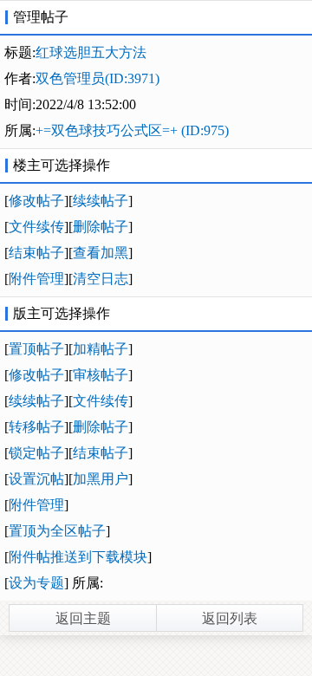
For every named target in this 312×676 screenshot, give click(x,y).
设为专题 (36, 582)
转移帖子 (36, 426)
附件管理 (36, 278)
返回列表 (229, 618)
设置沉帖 (36, 478)
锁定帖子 (36, 452)
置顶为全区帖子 (57, 530)
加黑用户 (100, 478)
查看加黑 (100, 252)
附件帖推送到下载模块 (78, 556)
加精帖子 (100, 348)
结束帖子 (36, 252)
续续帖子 (100, 200)
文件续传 (36, 226)
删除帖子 (100, 226)
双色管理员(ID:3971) (97, 78)
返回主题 (83, 618)
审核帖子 (100, 374)
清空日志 (100, 278)
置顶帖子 (36, 348)
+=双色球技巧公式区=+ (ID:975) (132, 130)
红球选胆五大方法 (91, 52)
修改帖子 (36, 200)
